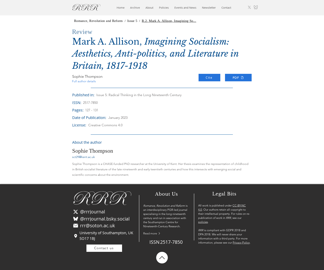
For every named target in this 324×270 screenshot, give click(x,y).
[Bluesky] (256, 7)
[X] (249, 7)
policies (203, 222)
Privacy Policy (241, 242)
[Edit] (162, 257)
